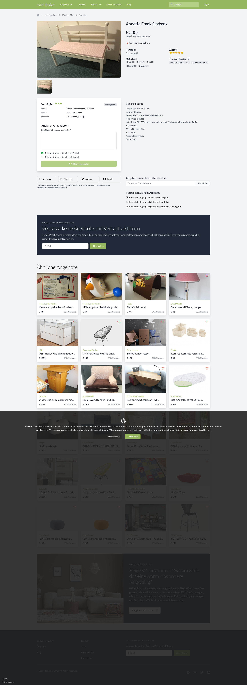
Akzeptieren (132, 436)
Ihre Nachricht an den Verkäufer (56, 130)
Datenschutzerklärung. (200, 429)
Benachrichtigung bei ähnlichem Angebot (149, 197)
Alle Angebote (51, 15)
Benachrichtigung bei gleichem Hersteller (149, 202)
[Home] (38, 15)
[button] (46, 179)
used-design (45, 4)
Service (94, 4)
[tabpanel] (79, 49)
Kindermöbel (68, 15)
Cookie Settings (113, 436)
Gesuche (81, 4)
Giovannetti (132, 53)
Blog (129, 4)
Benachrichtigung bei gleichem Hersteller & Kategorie (155, 206)
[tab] (44, 87)
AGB (5, 678)
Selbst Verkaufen (114, 4)
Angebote (64, 4)
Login (206, 4)
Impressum (8, 681)
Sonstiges (83, 15)
